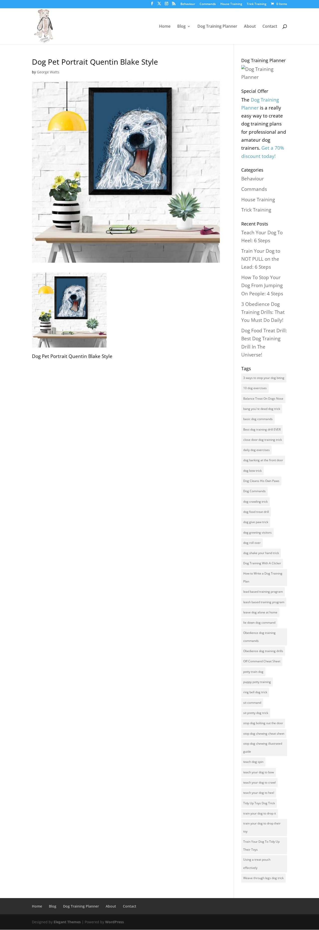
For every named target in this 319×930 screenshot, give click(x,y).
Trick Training (256, 4)
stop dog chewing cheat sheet (263, 733)
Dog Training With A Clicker (262, 563)
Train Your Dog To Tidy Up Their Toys (261, 845)
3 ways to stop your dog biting (263, 378)
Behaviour (187, 4)
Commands (208, 4)
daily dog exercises (256, 450)
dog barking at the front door (263, 460)
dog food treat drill (256, 512)
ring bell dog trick (255, 692)
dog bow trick (252, 470)
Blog (181, 26)
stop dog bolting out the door (263, 723)
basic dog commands (258, 419)
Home (164, 26)
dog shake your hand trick (261, 553)
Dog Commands (254, 491)
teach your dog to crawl (259, 782)
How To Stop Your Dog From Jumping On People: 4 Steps (262, 285)
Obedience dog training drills (263, 651)
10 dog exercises (255, 388)
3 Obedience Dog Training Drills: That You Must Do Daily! (263, 312)
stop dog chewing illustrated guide (262, 747)
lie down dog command (259, 622)
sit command (252, 702)
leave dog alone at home (260, 612)
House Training (231, 4)
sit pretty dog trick (255, 713)
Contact (269, 26)
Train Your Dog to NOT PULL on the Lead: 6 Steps (260, 259)
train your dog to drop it (259, 813)
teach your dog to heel (258, 793)
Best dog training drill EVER (262, 429)
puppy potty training (257, 682)
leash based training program (263, 602)
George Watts (48, 72)
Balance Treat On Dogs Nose (263, 398)
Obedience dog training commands (259, 637)
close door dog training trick (262, 440)
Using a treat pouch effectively (256, 863)
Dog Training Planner (217, 26)
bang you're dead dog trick (261, 409)
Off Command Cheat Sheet (261, 661)
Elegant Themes (67, 922)
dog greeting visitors (257, 532)
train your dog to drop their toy (262, 827)
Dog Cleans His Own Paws (261, 481)
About (250, 26)
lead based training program (263, 591)
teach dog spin (253, 762)
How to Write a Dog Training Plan (262, 577)
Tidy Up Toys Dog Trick (259, 803)
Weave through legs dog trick (263, 878)
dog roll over (252, 543)
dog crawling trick (255, 501)
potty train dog (253, 672)
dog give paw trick (255, 522)
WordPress (114, 922)
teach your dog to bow (258, 772)
